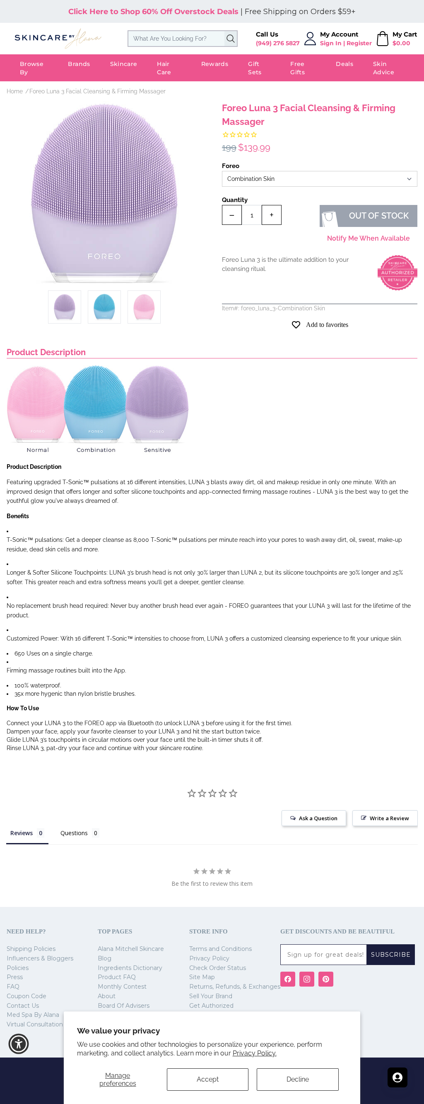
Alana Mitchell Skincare (131, 949)
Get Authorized (211, 1005)
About (107, 996)
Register (359, 43)
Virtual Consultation (35, 1024)
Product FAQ (117, 977)
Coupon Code (26, 996)
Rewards (214, 64)
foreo (230, 166)
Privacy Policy (209, 958)
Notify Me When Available (368, 238)
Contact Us (23, 1005)
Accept (208, 1079)
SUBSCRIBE (391, 954)
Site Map (202, 977)
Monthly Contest (122, 986)
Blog (104, 958)
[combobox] (183, 38)
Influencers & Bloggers (40, 958)
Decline (298, 1079)
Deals (344, 64)
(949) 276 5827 (278, 43)
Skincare (123, 64)
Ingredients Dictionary (130, 968)
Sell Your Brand (210, 996)
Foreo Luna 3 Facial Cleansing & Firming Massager (97, 91)
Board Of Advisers (123, 1005)
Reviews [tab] (21, 833)
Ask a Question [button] (318, 818)
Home (15, 91)
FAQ (13, 986)
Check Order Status (217, 968)
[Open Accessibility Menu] (18, 1043)
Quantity (235, 200)
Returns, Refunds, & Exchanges (234, 986)
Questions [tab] (74, 833)
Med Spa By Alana (33, 1015)
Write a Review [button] (389, 818)
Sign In (331, 43)
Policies (18, 968)
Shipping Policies (31, 949)
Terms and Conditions (220, 949)
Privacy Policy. (255, 1053)
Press (15, 977)
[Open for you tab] (397, 1077)
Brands (79, 64)
